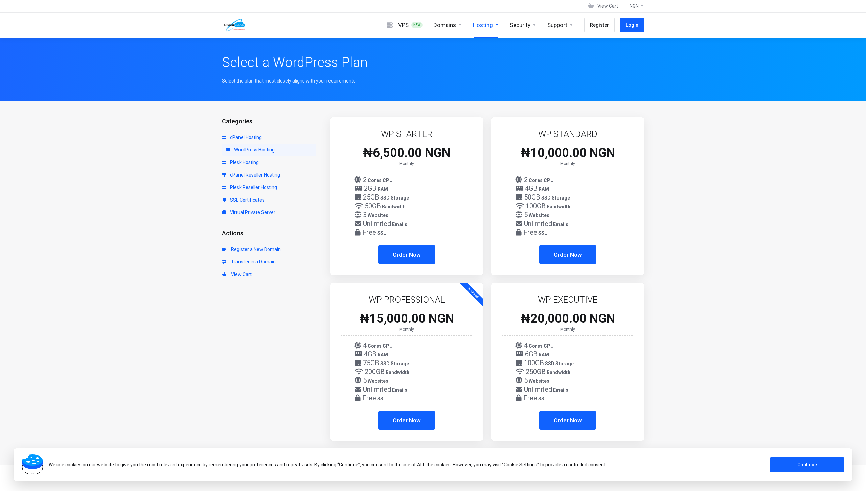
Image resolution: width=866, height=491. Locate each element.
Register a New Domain (255, 249)
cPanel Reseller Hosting (254, 175)
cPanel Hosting (245, 137)
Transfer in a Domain (252, 261)
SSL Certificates (247, 200)
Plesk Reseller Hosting (253, 187)
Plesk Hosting (244, 162)
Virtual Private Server (252, 212)
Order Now (407, 254)
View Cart (240, 274)
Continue (807, 464)
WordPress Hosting (254, 150)
